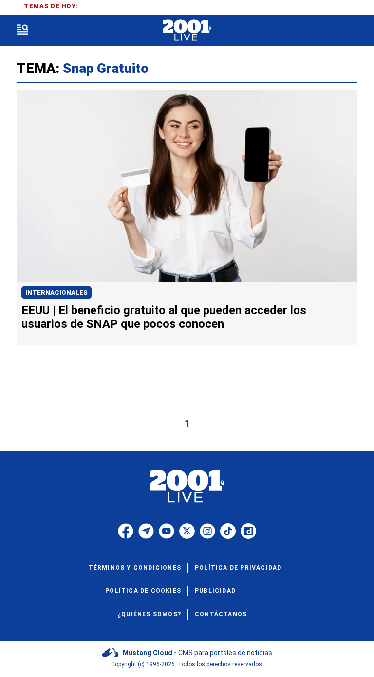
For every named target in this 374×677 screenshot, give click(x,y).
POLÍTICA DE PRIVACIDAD (238, 567)
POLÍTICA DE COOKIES (143, 591)
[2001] (186, 30)
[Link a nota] (187, 186)
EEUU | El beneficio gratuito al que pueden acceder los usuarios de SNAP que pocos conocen (163, 317)
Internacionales (56, 292)
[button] (22, 30)
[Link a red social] (125, 531)
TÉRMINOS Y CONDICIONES (135, 567)
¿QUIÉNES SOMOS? (149, 614)
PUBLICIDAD (215, 591)
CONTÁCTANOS (221, 614)
